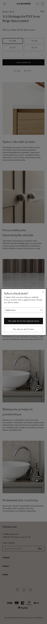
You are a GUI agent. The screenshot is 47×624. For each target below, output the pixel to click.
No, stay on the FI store (23, 329)
